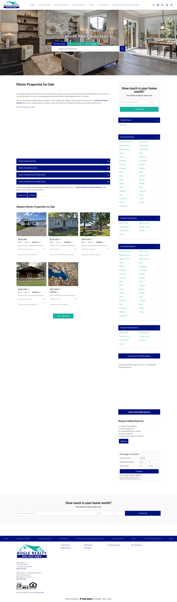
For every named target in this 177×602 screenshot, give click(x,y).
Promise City (123, 198)
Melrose (141, 179)
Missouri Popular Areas (128, 218)
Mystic (121, 187)
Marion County (144, 145)
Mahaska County (124, 145)
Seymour (142, 202)
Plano (141, 195)
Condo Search (65, 545)
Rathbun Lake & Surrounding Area (126, 5)
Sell (90, 44)
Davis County (143, 142)
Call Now (32, 195)
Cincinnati (122, 164)
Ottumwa (142, 191)
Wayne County (144, 149)
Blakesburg (142, 157)
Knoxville (142, 176)
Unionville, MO (124, 230)
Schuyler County (144, 227)
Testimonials (103, 5)
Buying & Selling (78, 5)
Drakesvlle (122, 168)
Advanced (75, 44)
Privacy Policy (39, 592)
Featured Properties (153, 538)
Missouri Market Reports (129, 328)
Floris (121, 176)
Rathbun (122, 202)
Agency (121, 153)
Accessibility (97, 599)
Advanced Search (61, 5)
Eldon (121, 172)
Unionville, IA (123, 206)
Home (32, 5)
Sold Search (88, 548)
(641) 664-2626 (21, 579)
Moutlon (142, 183)
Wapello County (124, 149)
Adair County (123, 223)
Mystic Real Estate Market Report (89, 187)
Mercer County (144, 223)
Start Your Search (63, 316)
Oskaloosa (122, 191)
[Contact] (171, 586)
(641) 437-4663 (21, 569)
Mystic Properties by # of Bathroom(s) (32, 181)
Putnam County (124, 227)
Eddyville (142, 168)
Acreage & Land (117, 538)
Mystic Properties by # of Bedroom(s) (31, 175)
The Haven (122, 125)
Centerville (142, 161)
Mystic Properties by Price (27, 168)
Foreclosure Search (114, 545)
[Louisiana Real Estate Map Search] (139, 389)
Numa (141, 187)
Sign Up (124, 441)
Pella (120, 195)
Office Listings (44, 5)
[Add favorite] (44, 249)
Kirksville (142, 230)
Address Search (66, 548)
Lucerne (121, 234)
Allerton (121, 157)
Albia (140, 153)
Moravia (121, 183)
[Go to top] (171, 591)
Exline (141, 172)
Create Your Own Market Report (139, 356)
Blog (171, 538)
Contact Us (22, 195)
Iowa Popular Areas (127, 137)
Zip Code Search (136, 545)
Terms (104, 599)
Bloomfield (122, 161)
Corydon (142, 164)
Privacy (109, 599)
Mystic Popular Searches (27, 161)
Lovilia (121, 179)
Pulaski (141, 198)
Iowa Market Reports (128, 246)
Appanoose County (125, 142)
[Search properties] (122, 49)
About (91, 5)
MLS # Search (88, 545)
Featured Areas (125, 120)
